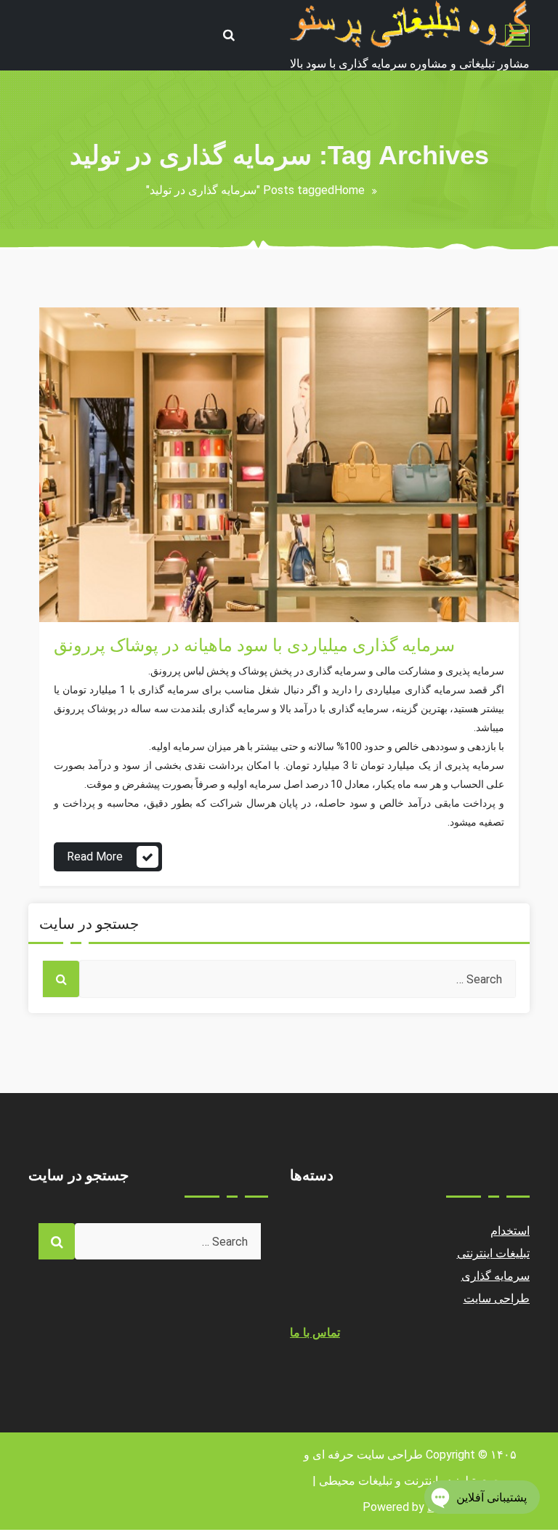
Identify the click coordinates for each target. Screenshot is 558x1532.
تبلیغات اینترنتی (493, 1253)
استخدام (510, 1231)
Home (349, 190)
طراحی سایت (497, 1298)
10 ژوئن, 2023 (90, 581)
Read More (95, 856)
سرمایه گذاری (88, 606)
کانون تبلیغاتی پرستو (102, 556)
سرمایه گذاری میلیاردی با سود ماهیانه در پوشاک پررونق (254, 645)
